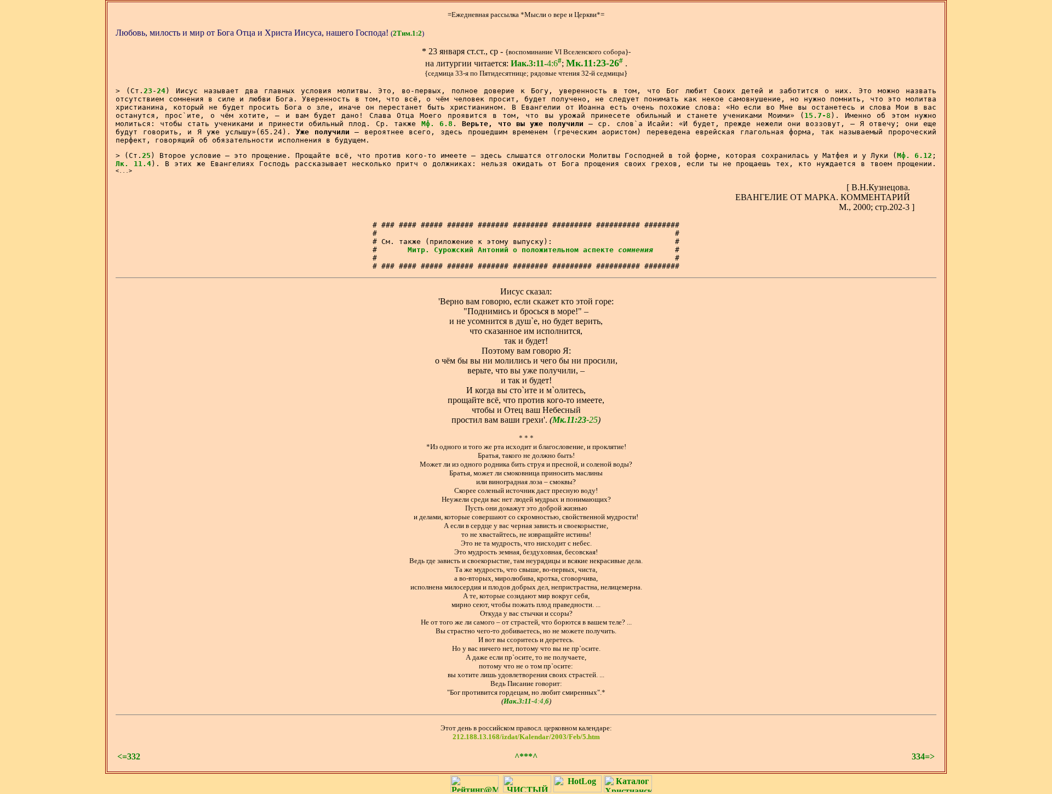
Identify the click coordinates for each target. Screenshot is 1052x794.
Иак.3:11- (529, 63)
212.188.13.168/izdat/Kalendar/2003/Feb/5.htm (526, 737)
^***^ (526, 756)
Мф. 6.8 (437, 124)
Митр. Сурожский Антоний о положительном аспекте (530, 250)
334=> (923, 756)
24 (161, 91)
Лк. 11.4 (133, 164)
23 (148, 91)
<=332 (128, 756)
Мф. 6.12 (914, 155)
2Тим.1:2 (407, 33)
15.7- (815, 115)
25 (146, 155)
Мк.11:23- (570, 419)
